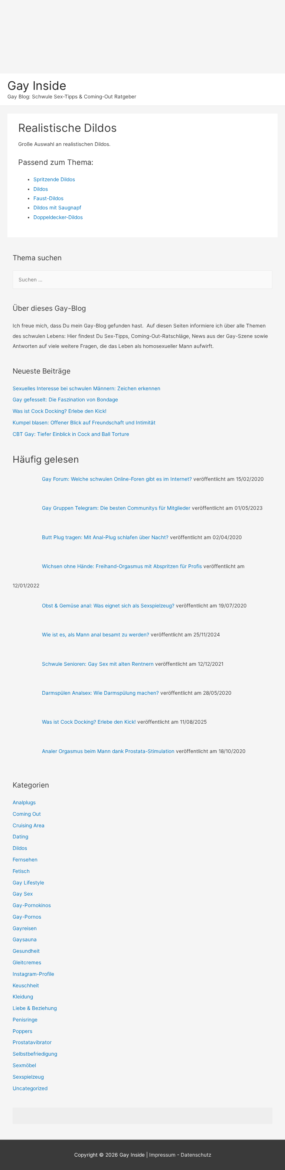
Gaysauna (25, 939)
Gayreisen (25, 928)
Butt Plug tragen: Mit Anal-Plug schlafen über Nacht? (105, 537)
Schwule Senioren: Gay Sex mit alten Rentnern (98, 664)
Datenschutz (196, 1155)
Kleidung (23, 997)
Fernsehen (25, 860)
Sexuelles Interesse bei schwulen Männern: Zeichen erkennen (86, 388)
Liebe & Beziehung (35, 1008)
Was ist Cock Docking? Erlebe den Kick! (60, 411)
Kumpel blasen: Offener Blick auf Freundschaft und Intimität (84, 423)
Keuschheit (26, 985)
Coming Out (27, 814)
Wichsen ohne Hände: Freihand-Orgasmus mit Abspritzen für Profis (122, 566)
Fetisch (21, 871)
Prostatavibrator (32, 1042)
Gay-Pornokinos (32, 905)
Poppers (22, 1031)
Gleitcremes (27, 962)
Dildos (20, 848)
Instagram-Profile (33, 974)
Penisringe (25, 1020)
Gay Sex (23, 894)
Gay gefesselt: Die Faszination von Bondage (65, 400)
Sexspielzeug (28, 1077)
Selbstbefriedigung (35, 1054)
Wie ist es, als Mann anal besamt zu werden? (95, 635)
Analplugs (24, 802)
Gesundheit (26, 951)
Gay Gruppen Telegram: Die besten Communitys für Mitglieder (116, 508)
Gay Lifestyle (28, 883)
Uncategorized (30, 1088)
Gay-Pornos (27, 917)
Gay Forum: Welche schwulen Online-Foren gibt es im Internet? (117, 479)
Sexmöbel (24, 1065)
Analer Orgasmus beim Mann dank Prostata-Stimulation (108, 751)
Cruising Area (29, 825)
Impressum (162, 1155)
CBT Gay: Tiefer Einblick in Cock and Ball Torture (71, 434)
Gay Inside (36, 85)
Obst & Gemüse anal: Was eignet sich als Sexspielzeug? (108, 606)
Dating (20, 837)
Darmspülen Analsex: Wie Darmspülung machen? (100, 693)
